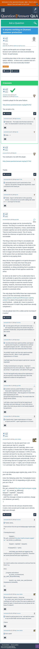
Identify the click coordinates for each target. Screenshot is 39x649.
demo (9, 4)
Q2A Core (16, 45)
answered (5, 94)
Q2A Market (12, 646)
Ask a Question (16, 23)
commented (6, 118)
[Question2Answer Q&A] (19, 15)
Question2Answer (11, 647)
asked (4, 45)
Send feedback (5, 644)
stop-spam (5, 66)
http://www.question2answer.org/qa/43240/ (17, 105)
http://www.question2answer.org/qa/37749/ (17, 161)
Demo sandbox (14, 644)
